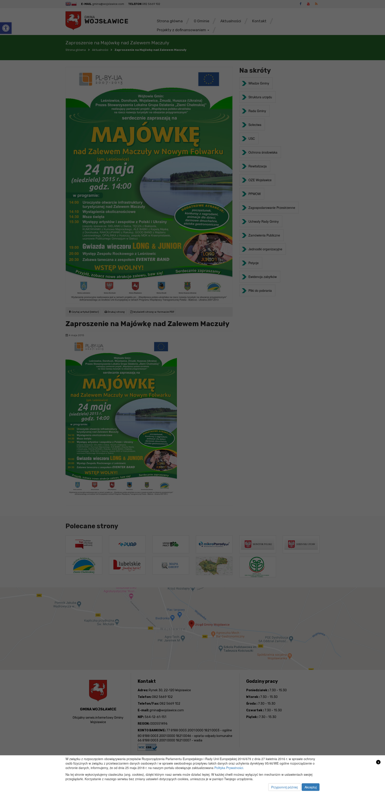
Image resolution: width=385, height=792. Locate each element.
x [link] (378, 762)
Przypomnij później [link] (284, 787)
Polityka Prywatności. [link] (229, 767)
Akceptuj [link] (311, 787)
